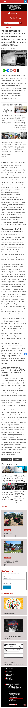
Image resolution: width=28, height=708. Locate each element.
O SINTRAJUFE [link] (9, 671)
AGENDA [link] (5, 506)
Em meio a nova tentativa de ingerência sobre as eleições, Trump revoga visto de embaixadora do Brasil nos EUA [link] (20, 146)
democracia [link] (7, 460)
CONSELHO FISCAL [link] (10, 674)
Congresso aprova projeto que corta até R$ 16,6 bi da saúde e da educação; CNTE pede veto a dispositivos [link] (20, 497)
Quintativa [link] (8, 533)
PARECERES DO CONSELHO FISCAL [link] (13, 684)
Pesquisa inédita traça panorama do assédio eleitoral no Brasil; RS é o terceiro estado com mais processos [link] (8, 119)
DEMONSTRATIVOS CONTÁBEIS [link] (12, 683)
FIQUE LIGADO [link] (7, 593)
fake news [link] (17, 460)
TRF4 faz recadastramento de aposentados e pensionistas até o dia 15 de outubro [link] (7, 478)
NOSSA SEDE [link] (8, 675)
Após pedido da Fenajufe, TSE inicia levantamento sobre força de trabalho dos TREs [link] (20, 478)
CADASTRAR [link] (7, 587)
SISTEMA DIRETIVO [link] (10, 673)
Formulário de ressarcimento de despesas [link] (14, 663)
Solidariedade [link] (9, 614)
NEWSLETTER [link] (7, 570)
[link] (25, 1)
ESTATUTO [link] (8, 677)
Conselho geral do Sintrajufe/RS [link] (11, 561)
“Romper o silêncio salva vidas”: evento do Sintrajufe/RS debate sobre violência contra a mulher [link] (7, 496)
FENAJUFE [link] (8, 678)
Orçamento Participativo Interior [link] (13, 637)
